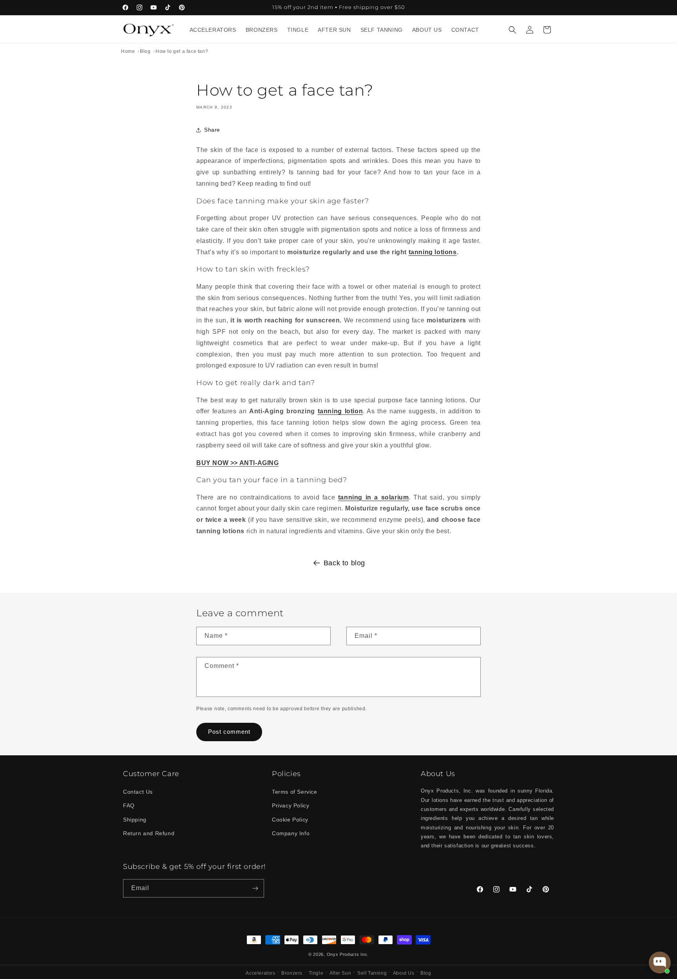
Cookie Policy (290, 819)
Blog (425, 973)
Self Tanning (372, 973)
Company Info (291, 833)
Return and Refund (148, 833)
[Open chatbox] (660, 963)
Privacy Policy (290, 805)
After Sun (340, 973)
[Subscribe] (255, 888)
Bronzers (291, 973)
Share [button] (212, 130)
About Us (404, 973)
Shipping (135, 819)
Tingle (316, 973)
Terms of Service (294, 792)
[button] (512, 29)
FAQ (129, 805)
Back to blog (344, 563)
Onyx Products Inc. (348, 954)
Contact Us (138, 792)
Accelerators (260, 973)
